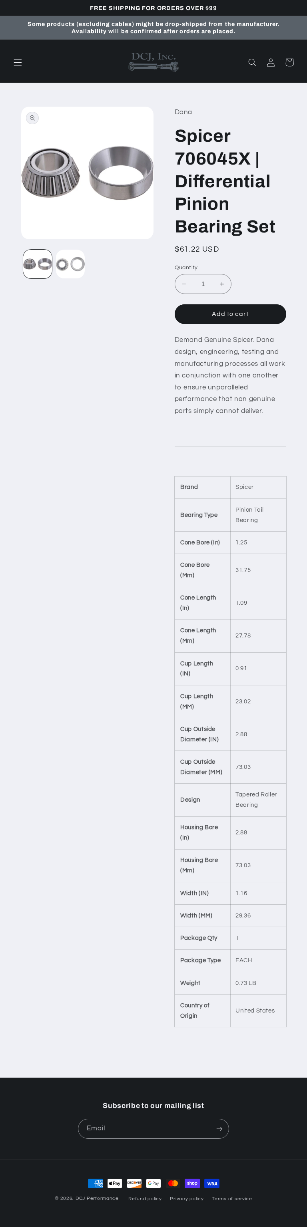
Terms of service (232, 1199)
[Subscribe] (219, 1128)
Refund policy (145, 1199)
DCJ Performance (97, 1198)
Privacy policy (186, 1199)
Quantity (186, 267)
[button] (17, 62)
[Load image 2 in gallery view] (70, 264)
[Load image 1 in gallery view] (37, 264)
